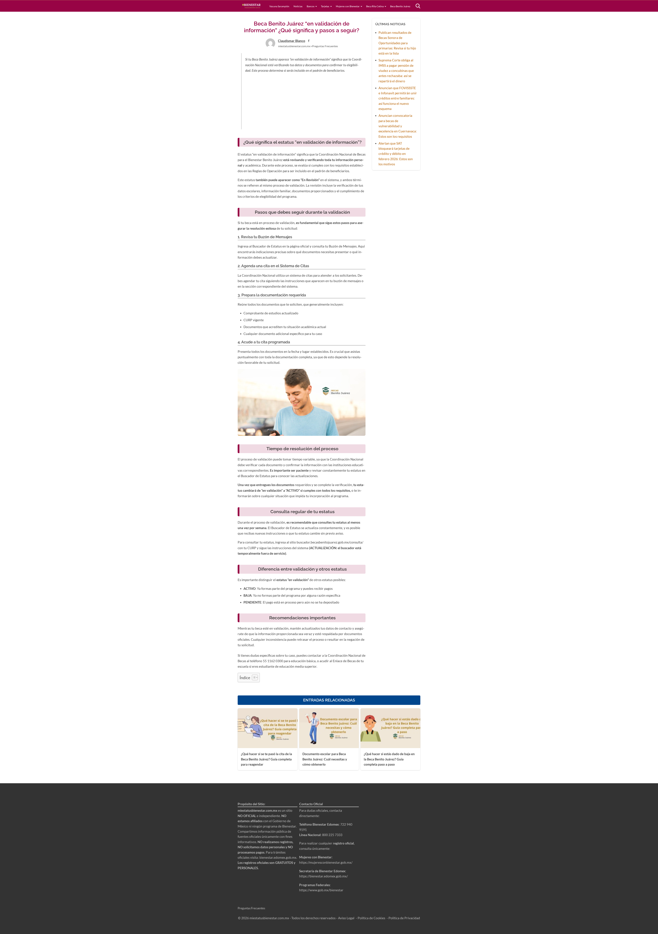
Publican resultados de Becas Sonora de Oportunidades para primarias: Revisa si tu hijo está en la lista (397, 43)
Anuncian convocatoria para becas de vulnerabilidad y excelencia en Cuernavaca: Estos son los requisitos (398, 126)
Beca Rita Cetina (375, 6)
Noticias (298, 6)
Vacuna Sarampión (279, 6)
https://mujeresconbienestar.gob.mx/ (325, 862)
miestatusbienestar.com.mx (294, 46)
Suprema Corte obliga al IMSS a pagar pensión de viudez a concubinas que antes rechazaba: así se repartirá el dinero (396, 70)
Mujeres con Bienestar (348, 6)
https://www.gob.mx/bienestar (321, 890)
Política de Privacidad (404, 918)
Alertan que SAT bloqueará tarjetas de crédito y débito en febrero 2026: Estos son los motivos (396, 153)
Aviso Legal (346, 918)
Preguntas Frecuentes (325, 46)
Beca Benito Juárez (400, 6)
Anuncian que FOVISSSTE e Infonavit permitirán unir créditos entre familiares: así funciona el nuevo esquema (398, 98)
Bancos (310, 6)
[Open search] (418, 6)
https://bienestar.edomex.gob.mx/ (323, 876)
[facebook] (309, 41)
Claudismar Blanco (291, 41)
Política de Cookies (371, 918)
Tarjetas (325, 6)
